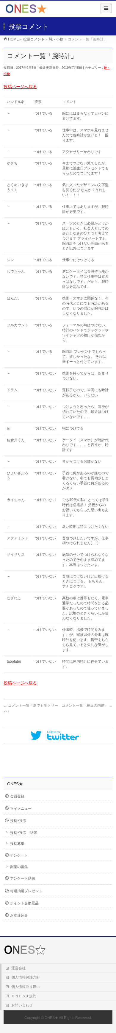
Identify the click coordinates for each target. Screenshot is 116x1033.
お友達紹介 (19, 915)
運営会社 (18, 968)
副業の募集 (19, 867)
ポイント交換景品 (24, 903)
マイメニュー (21, 808)
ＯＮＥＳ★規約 (23, 996)
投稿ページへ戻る (20, 86)
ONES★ (51, 1018)
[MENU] (106, 8)
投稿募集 (17, 844)
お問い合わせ (22, 1005)
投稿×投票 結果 (23, 833)
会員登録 (17, 796)
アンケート (19, 855)
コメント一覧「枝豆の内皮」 (87, 705)
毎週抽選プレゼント (26, 891)
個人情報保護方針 (25, 977)
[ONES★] (26, 11)
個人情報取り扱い (25, 987)
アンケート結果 (22, 878)
